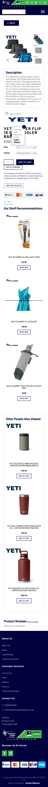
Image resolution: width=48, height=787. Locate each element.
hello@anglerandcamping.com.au (19, 709)
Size (6, 147)
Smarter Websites (33, 783)
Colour (7, 152)
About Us (6, 645)
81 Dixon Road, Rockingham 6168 (9, 722)
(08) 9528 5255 (10, 705)
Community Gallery (10, 659)
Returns (5, 686)
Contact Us (7, 673)
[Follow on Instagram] (10, 753)
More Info (24, 267)
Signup (17, 142)
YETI (9, 202)
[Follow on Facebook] (4, 753)
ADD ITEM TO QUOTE (14, 186)
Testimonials (7, 654)
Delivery (5, 682)
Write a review (32, 622)
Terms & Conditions (10, 691)
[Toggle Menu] (43, 12)
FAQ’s (4, 677)
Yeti (11, 204)
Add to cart (25, 162)
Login (16, 139)
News (4, 650)
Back (12, 23)
